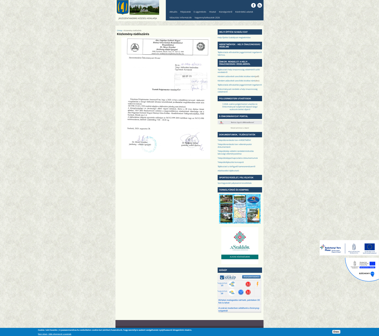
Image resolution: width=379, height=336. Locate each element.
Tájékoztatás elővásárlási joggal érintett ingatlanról (240, 84)
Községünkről (224, 12)
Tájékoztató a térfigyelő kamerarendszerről (236, 166)
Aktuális (172, 12)
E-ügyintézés (200, 11)
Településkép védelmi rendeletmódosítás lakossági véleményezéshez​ (236, 152)
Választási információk (180, 18)
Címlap (119, 30)
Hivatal (212, 11)
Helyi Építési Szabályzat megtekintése (234, 37)
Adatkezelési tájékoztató (228, 170)
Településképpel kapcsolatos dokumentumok (238, 158)
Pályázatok (185, 11)
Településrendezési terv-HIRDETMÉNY (234, 140)
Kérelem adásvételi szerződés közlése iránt (236, 76)
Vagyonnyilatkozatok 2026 (207, 17)
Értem (336, 332)
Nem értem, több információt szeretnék (54, 334)
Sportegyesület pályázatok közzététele (235, 183)
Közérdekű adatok (243, 12)
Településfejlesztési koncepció (231, 162)
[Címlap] (137, 14)
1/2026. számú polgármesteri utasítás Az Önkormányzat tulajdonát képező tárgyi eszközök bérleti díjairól (239, 107)
